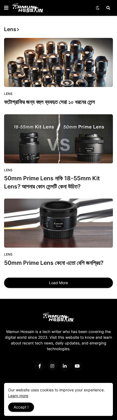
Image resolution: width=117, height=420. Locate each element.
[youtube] (77, 366)
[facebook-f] (40, 366)
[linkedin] (65, 366)
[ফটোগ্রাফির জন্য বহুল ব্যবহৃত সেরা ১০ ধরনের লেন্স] (58, 62)
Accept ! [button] (21, 407)
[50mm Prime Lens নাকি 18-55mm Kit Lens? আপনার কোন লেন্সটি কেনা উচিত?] (58, 138)
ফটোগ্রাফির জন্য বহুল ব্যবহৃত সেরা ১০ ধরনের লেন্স (49, 101)
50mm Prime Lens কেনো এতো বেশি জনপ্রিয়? (53, 262)
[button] (6, 8)
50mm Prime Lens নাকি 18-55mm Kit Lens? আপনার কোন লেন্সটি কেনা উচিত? (52, 182)
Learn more (18, 395)
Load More (58, 282)
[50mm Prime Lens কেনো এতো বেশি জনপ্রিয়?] (58, 223)
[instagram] (52, 366)
